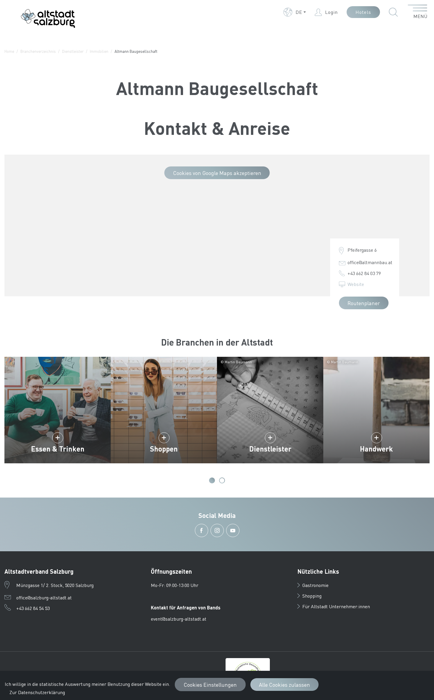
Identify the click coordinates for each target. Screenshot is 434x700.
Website (355, 284)
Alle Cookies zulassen (284, 684)
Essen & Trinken (57, 448)
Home (9, 51)
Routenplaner (363, 303)
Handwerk (376, 448)
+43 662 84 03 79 (364, 273)
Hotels (363, 12)
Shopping (312, 596)
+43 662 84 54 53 (33, 608)
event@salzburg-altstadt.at (178, 619)
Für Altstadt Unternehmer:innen (336, 606)
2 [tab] (222, 480)
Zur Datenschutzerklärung (37, 692)
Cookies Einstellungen (210, 684)
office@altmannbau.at (369, 262)
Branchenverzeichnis (38, 51)
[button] (294, 12)
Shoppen (164, 448)
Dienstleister (73, 51)
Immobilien (99, 51)
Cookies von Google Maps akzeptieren (217, 172)
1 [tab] (212, 480)
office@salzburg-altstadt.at (44, 597)
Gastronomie (315, 585)
